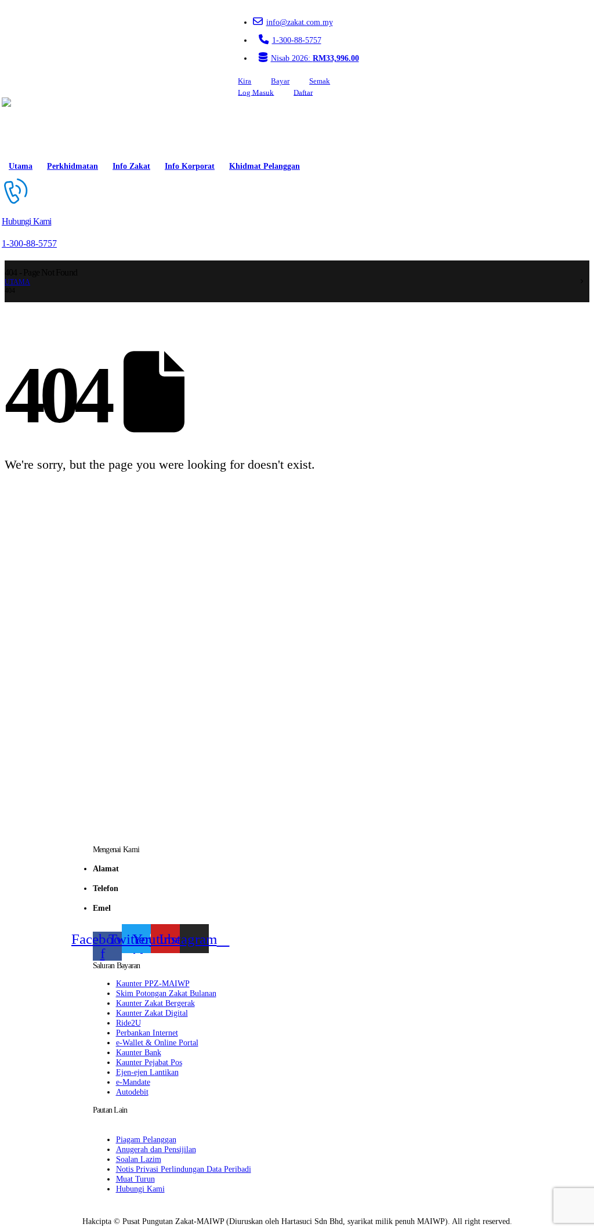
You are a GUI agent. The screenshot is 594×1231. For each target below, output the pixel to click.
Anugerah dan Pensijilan (156, 1149)
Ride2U (128, 1022)
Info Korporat (190, 166)
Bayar (280, 81)
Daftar (303, 92)
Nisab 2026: (315, 58)
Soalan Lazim (138, 1159)
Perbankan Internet (147, 1032)
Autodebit (132, 1091)
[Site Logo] (35, 126)
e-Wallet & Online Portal (157, 1042)
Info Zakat (131, 166)
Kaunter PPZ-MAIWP (153, 983)
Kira (244, 81)
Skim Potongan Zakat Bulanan (166, 993)
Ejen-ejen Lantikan (147, 1072)
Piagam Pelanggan (146, 1139)
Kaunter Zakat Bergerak (155, 1003)
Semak (319, 81)
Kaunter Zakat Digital (152, 1013)
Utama (20, 166)
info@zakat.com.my (299, 22)
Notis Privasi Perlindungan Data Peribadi (183, 1169)
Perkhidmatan (72, 166)
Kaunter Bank (138, 1052)
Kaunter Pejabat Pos (149, 1062)
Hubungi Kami (140, 1188)
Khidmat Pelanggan (264, 166)
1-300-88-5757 (296, 40)
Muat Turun (135, 1178)
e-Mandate (133, 1082)
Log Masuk (256, 92)
